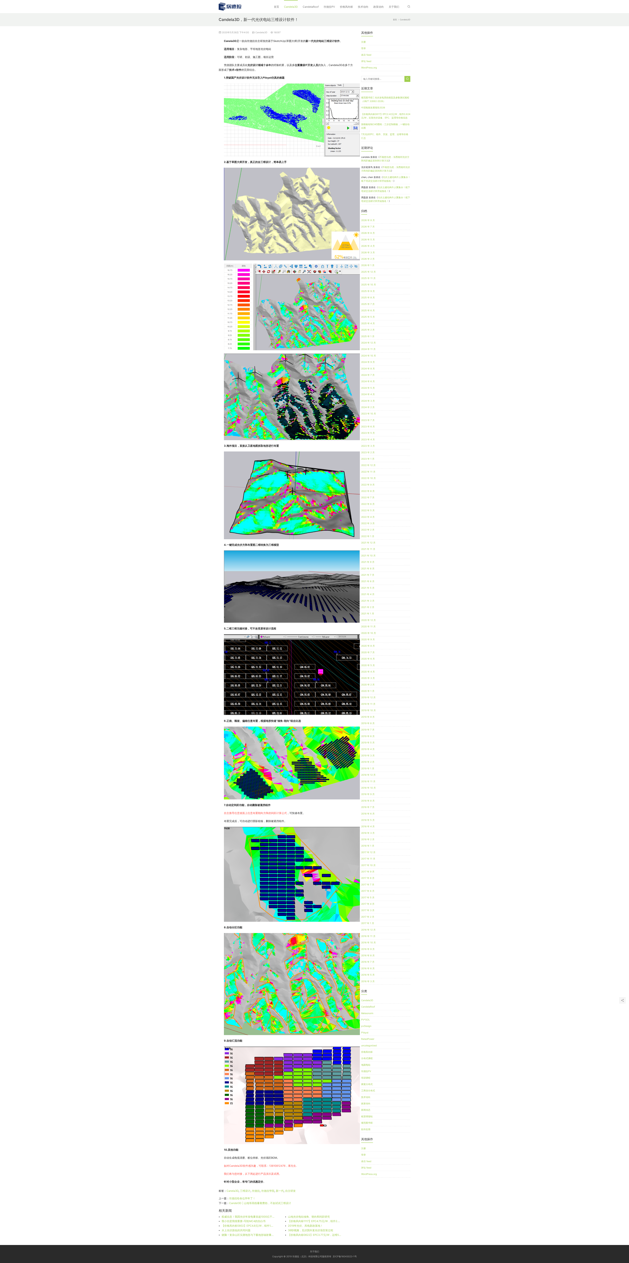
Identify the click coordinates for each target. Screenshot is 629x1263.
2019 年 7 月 (367, 729)
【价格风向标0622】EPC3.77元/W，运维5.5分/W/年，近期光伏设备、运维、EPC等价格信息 (314, 1234)
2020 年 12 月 (368, 620)
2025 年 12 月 (368, 271)
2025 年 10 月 (368, 284)
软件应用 (365, 1129)
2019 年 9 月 (368, 716)
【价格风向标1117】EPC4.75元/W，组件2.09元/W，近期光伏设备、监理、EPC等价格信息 (314, 1221)
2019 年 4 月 (368, 749)
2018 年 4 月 (368, 826)
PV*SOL (365, 1019)
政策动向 (378, 6)
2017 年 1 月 (367, 923)
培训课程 (365, 1077)
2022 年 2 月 (367, 529)
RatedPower (367, 1039)
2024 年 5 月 (368, 387)
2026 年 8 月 (368, 220)
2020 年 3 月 (368, 678)
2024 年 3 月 (368, 400)
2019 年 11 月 (368, 703)
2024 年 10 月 (368, 355)
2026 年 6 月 (368, 233)
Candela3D (291, 6)
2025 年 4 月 (368, 323)
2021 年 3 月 (367, 600)
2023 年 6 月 (368, 426)
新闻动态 (365, 1109)
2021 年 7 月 (367, 574)
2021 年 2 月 (367, 607)
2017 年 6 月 (367, 890)
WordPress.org (369, 67)
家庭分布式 (367, 1084)
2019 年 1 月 (367, 768)
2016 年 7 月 (367, 961)
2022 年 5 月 (368, 510)
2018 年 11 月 (368, 781)
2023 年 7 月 (368, 420)
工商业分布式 (368, 1090)
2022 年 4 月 (368, 516)
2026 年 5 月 (368, 239)
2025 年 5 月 (368, 316)
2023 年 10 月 (368, 413)
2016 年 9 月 (368, 949)
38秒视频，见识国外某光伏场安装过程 (310, 1230)
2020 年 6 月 (368, 658)
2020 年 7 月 (368, 652)
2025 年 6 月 (368, 310)
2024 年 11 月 (368, 349)
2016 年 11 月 (368, 936)
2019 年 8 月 (368, 723)
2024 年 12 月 (368, 342)
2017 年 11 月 (368, 858)
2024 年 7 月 (368, 375)
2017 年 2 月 (367, 916)
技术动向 (363, 6)
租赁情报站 (367, 1116)
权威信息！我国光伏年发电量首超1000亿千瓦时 (248, 1216)
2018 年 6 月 (368, 813)
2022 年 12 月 (368, 465)
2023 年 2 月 (368, 452)
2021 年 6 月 (367, 581)
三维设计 (245, 1190)
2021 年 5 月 (367, 587)
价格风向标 (346, 6)
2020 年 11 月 (368, 626)
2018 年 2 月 (367, 839)
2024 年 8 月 (368, 368)
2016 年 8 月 (368, 955)
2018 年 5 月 (368, 820)
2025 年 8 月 (368, 297)
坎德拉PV (329, 6)
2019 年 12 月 (368, 697)
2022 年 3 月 (368, 523)
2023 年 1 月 (367, 458)
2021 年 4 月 (367, 594)
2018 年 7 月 (367, 807)
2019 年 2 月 (367, 761)
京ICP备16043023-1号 (345, 1256)
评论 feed (366, 61)
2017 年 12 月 (368, 852)
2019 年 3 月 (368, 755)
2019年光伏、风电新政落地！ (305, 1225)
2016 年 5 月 (368, 974)
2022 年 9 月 (368, 484)
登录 (363, 48)
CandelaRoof (311, 6)
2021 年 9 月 (367, 562)
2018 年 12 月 (368, 774)
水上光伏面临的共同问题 (236, 1230)
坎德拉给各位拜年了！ (242, 1198)
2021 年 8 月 (367, 568)
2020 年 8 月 (368, 645)
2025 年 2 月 (368, 329)
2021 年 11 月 (368, 549)
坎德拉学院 (267, 1190)
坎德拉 (256, 1190)
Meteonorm (367, 1013)
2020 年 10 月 (368, 633)
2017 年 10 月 (368, 865)
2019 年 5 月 (368, 742)
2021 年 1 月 (367, 613)
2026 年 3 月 (368, 252)
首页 (276, 6)
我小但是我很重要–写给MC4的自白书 (244, 1221)
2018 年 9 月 (368, 794)
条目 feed (366, 54)
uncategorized (369, 1045)
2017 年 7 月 (367, 884)
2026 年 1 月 (367, 265)
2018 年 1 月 (367, 845)
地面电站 (365, 1064)
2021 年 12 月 (368, 542)
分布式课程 (367, 1058)
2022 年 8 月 (368, 491)
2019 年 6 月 (368, 736)
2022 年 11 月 (368, 471)
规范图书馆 (367, 1122)
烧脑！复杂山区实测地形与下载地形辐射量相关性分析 (248, 1234)
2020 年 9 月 (368, 639)
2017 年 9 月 (367, 871)
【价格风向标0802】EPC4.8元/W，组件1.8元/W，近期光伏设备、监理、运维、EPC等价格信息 (248, 1225)
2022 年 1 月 (367, 536)
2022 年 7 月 (367, 497)
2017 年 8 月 (367, 878)
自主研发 (290, 1190)
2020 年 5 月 (368, 665)
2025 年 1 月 (367, 336)
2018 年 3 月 (368, 833)
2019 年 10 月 (368, 710)
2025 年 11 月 (368, 278)
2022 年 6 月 (368, 504)
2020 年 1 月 (367, 691)
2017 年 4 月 (367, 903)
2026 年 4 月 (368, 245)
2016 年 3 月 (368, 981)
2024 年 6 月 (368, 381)
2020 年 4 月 (368, 671)
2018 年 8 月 (368, 800)
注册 (363, 41)
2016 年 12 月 (368, 929)
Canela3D (232, 1190)
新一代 (280, 1190)
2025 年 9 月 (368, 291)
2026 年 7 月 (368, 226)
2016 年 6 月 (368, 968)
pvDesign (366, 1026)
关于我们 (394, 6)
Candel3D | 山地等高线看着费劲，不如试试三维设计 (260, 1203)
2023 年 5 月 (368, 432)
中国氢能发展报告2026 (373, 107)
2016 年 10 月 (368, 942)
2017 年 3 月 (367, 910)
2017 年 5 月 (367, 897)
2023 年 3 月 (368, 445)
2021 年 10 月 (368, 555)
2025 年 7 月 (368, 304)
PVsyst (364, 1032)
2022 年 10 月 (368, 478)
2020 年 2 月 (368, 684)
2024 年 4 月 (368, 394)
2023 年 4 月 (368, 439)
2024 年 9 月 (368, 362)
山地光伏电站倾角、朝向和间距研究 (309, 1216)
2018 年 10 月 (368, 787)
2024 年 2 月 (368, 407)
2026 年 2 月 (368, 258)
